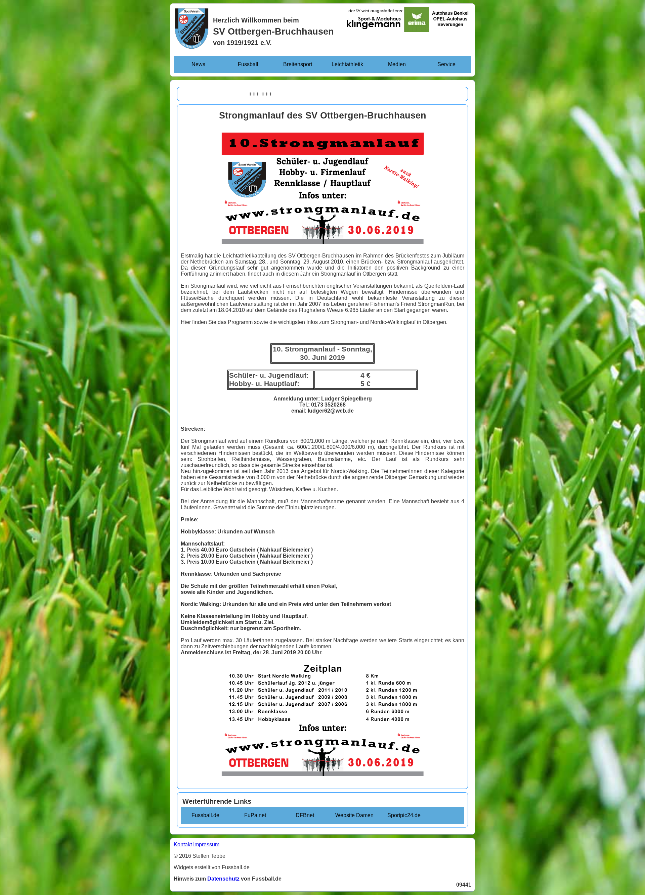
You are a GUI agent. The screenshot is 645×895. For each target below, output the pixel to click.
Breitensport (297, 64)
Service (446, 64)
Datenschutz (223, 879)
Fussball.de (205, 815)
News (198, 64)
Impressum (206, 844)
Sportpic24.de (404, 815)
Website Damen (354, 815)
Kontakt (183, 844)
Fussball (248, 64)
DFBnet (305, 815)
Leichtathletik (347, 64)
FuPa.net (255, 815)
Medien (397, 64)
